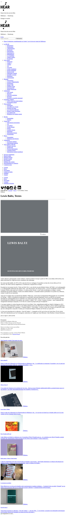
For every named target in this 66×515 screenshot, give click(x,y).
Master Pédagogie (11, 89)
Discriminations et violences (11, 163)
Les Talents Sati (11, 112)
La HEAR (6, 44)
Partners (9, 119)
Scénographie (10, 77)
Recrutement (7, 160)
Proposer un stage (11, 108)
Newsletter (6, 180)
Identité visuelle (8, 159)
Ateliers (9, 64)
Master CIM (10, 85)
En (3, 37)
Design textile (10, 72)
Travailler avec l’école (12, 107)
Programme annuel (12, 102)
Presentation (10, 118)
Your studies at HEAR (9, 144)
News (5, 169)
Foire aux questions (12, 95)
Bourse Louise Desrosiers (13, 111)
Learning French (11, 150)
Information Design (12, 133)
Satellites (6, 173)
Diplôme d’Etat (11, 86)
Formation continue (9, 99)
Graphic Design (11, 130)
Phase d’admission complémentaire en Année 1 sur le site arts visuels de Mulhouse (25, 41)
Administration (11, 48)
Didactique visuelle (12, 73)
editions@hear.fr (16, 334)
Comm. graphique (11, 69)
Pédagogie (9, 61)
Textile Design (10, 127)
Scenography (10, 134)
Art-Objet (9, 67)
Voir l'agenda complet (6, 340)
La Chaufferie (10, 56)
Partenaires (10, 105)
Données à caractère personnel (15, 98)
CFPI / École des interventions (15, 101)
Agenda (6, 167)
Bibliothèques (10, 54)
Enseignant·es (10, 53)
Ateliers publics (11, 57)
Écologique (10, 58)
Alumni (6, 174)
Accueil (10, 190)
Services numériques (9, 154)
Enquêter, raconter (11, 74)
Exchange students (12, 141)
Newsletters (7, 170)
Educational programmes (13, 122)
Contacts (6, 182)
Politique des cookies (9, 162)
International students (12, 143)
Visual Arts (6, 121)
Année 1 (9, 63)
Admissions (7, 90)
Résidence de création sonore (14, 114)
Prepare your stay (11, 146)
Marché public (7, 156)
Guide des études (8, 172)
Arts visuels (7, 60)
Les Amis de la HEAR (13, 109)
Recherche (9, 50)
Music (5, 135)
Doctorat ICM (10, 88)
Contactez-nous (8, 164)
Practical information (12, 149)
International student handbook (15, 152)
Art (8, 66)
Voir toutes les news (17, 340)
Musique (6, 79)
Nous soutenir (7, 104)
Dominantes (10, 83)
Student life (10, 147)
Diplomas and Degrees (13, 138)
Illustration (9, 76)
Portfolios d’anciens (9, 183)
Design (9, 128)
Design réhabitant (11, 70)
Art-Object (10, 125)
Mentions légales (8, 157)
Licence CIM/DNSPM (13, 82)
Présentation (10, 45)
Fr (1, 37)
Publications (10, 47)
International (10, 51)
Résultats (9, 96)
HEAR (5, 117)
